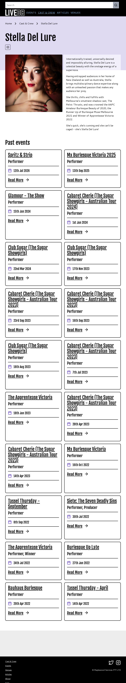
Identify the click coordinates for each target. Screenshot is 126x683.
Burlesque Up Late (83, 547)
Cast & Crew (26, 23)
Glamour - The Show (26, 196)
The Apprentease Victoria (30, 397)
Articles (8, 674)
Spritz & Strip (20, 155)
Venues (8, 670)
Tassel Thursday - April (87, 588)
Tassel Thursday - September (24, 503)
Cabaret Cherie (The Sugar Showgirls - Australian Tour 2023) (32, 299)
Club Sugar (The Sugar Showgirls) (28, 250)
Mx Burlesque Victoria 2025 (91, 155)
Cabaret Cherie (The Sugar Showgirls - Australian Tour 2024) (91, 201)
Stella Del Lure (49, 23)
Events (8, 665)
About (7, 678)
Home (8, 23)
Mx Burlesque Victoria (86, 449)
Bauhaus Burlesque (25, 588)
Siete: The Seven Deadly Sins (92, 501)
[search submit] (116, 5)
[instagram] (7, 47)
